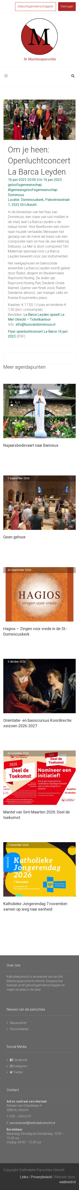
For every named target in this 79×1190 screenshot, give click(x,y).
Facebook (20, 1060)
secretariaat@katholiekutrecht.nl (32, 1123)
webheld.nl (67, 1182)
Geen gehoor (14, 537)
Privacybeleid (41, 1177)
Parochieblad (19, 1029)
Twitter (18, 1072)
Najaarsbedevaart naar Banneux (30, 445)
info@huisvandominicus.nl (35, 324)
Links (24, 1177)
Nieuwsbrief (18, 1023)
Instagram (20, 1066)
